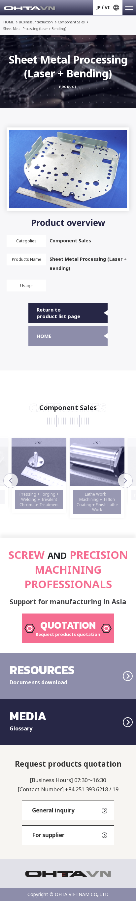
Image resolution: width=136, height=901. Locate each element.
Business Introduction (36, 22)
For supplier (48, 835)
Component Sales (71, 22)
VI (107, 7)
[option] (39, 475)
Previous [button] (10, 480)
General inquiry (53, 810)
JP (98, 7)
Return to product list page (58, 312)
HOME (8, 22)
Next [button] (125, 480)
